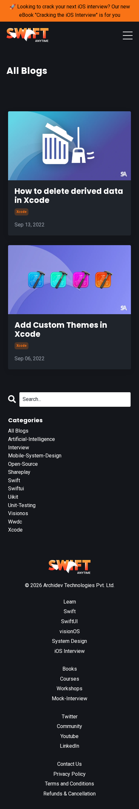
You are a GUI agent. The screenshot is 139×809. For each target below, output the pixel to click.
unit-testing (22, 505)
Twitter (70, 717)
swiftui (16, 488)
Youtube (69, 736)
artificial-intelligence (31, 439)
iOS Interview (69, 651)
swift (14, 480)
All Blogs (18, 431)
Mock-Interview (69, 698)
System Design (69, 641)
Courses (69, 679)
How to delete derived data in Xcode (69, 196)
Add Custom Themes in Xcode (61, 330)
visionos (18, 513)
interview (18, 447)
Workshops (69, 688)
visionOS (69, 631)
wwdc (15, 522)
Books (69, 669)
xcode (21, 212)
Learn (69, 602)
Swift (70, 611)
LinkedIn (69, 746)
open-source (23, 464)
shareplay (19, 472)
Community (69, 726)
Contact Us (69, 764)
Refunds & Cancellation (69, 794)
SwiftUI (69, 621)
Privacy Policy (69, 774)
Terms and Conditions (69, 784)
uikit (13, 497)
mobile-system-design (34, 456)
